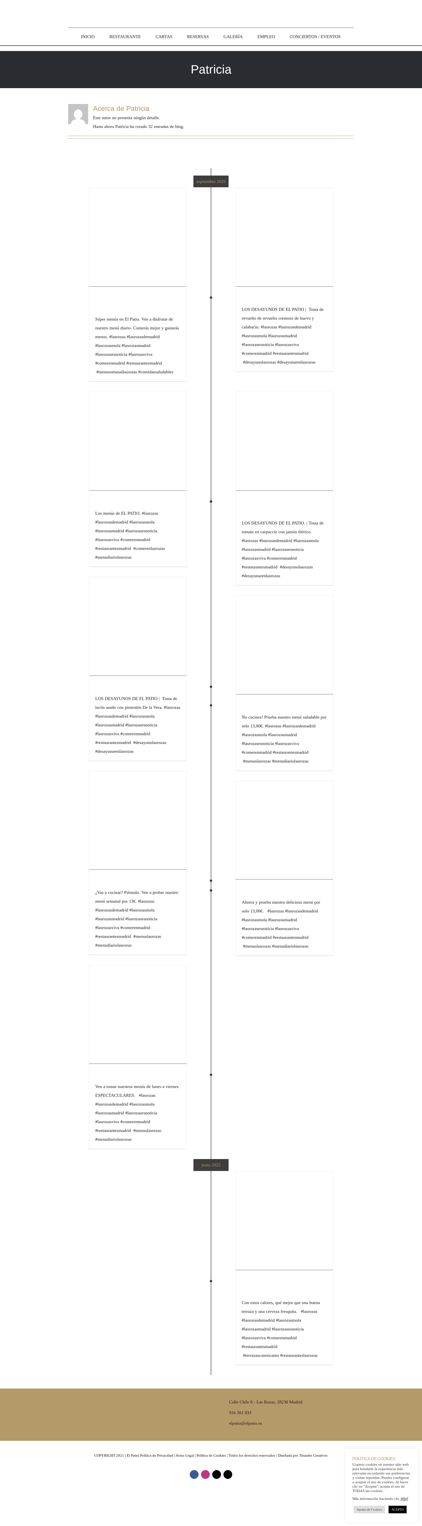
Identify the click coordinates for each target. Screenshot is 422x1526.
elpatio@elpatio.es (245, 1423)
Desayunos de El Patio (279, 299)
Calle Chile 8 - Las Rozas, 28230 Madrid (265, 1402)
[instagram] (205, 1474)
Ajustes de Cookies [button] (369, 1509)
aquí (404, 1498)
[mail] (216, 1474)
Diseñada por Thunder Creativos (302, 1455)
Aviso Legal (185, 1455)
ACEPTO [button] (397, 1509)
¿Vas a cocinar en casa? (135, 882)
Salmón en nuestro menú (136, 503)
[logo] (211, 7)
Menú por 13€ (264, 892)
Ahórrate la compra (126, 1076)
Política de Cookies (211, 1455)
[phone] (227, 1474)
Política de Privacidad (156, 1455)
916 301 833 (240, 1412)
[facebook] (194, 1474)
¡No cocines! (262, 706)
